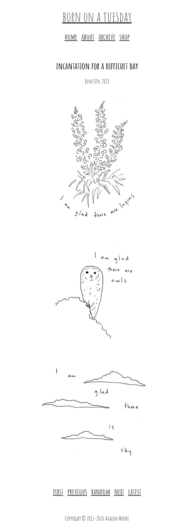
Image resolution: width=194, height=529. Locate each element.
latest (134, 491)
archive (107, 36)
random (100, 491)
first (58, 491)
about (87, 36)
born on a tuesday (97, 16)
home (71, 36)
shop (124, 36)
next (119, 491)
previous (77, 491)
